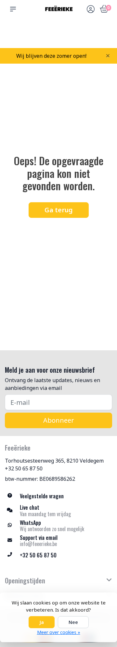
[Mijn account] (91, 10)
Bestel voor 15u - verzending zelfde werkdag (61, 33)
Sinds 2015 (105, 36)
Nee (73, 622)
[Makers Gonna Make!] (58, 9)
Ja (41, 622)
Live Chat (90, 36)
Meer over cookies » (58, 632)
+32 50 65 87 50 (24, 468)
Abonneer (58, 420)
